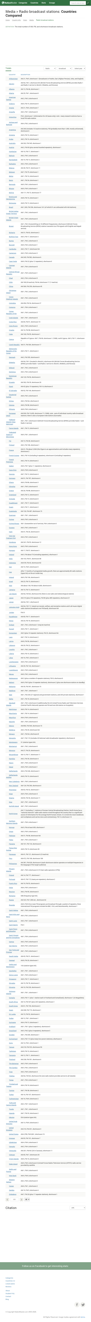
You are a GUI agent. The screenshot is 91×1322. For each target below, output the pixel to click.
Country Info (16, 20)
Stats (25, 20)
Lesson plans (10, 1284)
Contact (8, 1296)
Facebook (77, 1304)
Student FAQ (10, 1293)
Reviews (8, 1287)
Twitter (82, 1304)
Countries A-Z (10, 1281)
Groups (52, 3)
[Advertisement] (45, 46)
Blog (7, 1299)
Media (31, 20)
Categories (23, 3)
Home (8, 20)
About (8, 1291)
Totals (8, 68)
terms (83, 1317)
